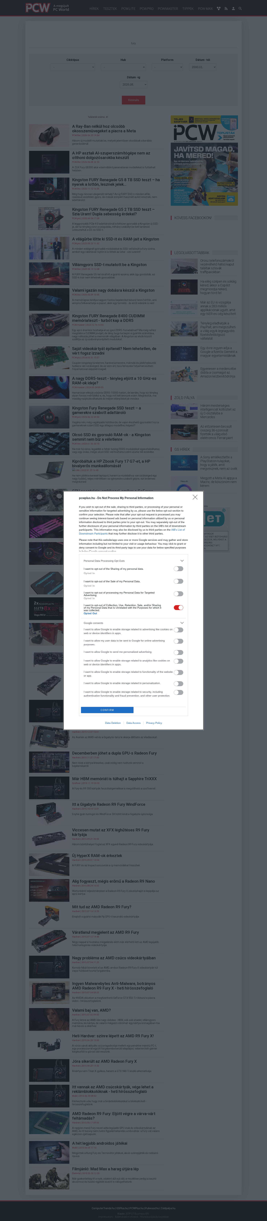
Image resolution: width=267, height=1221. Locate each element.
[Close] (196, 498)
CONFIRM (107, 710)
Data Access (133, 722)
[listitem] (133, 561)
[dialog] (133, 610)
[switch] (178, 568)
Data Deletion (113, 722)
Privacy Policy (154, 722)
